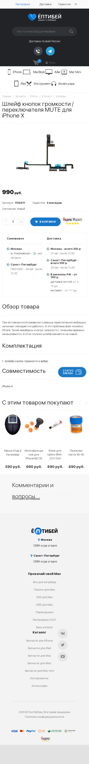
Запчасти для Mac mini (39, 670)
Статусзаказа (68, 372)
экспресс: (56, 290)
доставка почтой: (62, 281)
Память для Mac (44, 589)
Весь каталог (44, 627)
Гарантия (64, 4)
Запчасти (20, 96)
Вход (52, 62)
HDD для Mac (44, 604)
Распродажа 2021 (44, 619)
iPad (23, 83)
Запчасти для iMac (39, 663)
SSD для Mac (44, 597)
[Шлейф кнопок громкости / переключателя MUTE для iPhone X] (44, 154)
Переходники (44, 612)
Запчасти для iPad (39, 648)
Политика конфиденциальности (44, 717)
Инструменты (39, 678)
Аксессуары (66, 83)
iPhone (17, 72)
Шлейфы (61, 96)
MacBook (39, 72)
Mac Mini (75, 72)
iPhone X (47, 96)
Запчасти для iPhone (39, 640)
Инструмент (42, 83)
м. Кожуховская (20, 253)
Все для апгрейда (44, 582)
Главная (6, 96)
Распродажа (23, 4)
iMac (57, 72)
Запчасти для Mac (39, 655)
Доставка (45, 4)
